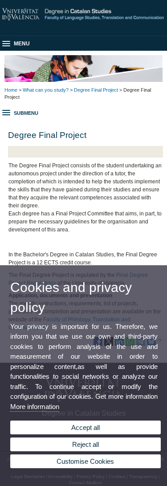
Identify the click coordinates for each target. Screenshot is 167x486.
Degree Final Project (96, 90)
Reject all (85, 444)
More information (34, 406)
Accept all (85, 427)
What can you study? (46, 90)
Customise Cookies (85, 461)
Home (10, 90)
